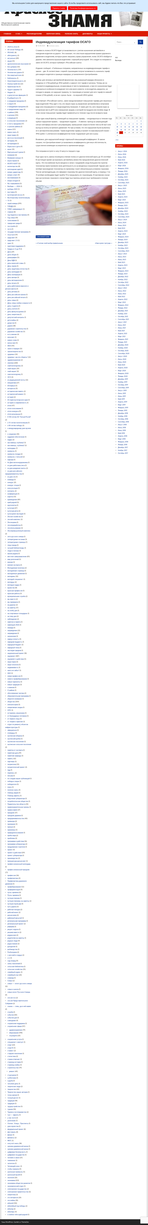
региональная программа (16, 921)
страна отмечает (13, 1059)
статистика (11, 1056)
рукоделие (11, 946)
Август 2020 (122, 356)
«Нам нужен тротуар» (103, 243)
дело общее (11, 255)
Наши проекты (103, 34)
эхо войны (11, 1200)
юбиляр (10, 1209)
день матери (12, 277)
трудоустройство (13, 1106)
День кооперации (13, 275)
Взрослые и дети (13, 146)
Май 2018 (121, 433)
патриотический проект (16, 767)
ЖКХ (9, 346)
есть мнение (12, 334)
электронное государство (17, 1189)
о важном (10, 687)
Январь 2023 (122, 274)
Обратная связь (53, 34)
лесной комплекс (13, 519)
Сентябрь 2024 (123, 217)
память (10, 759)
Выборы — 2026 (13, 186)
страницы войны (13, 1065)
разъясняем (11, 915)
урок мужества (13, 1126)
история (10, 397)
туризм (10, 1109)
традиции (11, 1101)
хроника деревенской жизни (17, 1146)
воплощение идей (14, 169)
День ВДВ (11, 260)
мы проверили (12, 602)
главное (10, 212)
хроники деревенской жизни (17, 1149)
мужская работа (13, 593)
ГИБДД (10, 206)
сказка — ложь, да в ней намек (19, 1006)
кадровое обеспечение (15, 437)
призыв (10, 827)
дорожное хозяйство (15, 331)
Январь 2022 (122, 308)
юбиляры (10, 1212)
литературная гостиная (16, 539)
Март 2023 (122, 268)
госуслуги (11, 235)
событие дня (12, 1018)
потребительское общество (17, 801)
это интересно (12, 1197)
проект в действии (14, 853)
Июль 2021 (122, 325)
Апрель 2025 (123, 197)
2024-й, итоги (12, 47)
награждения (12, 633)
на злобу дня (12, 610)
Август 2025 (122, 185)
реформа (10, 927)
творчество (11, 1089)
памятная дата (12, 753)
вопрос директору (14, 172)
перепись (10, 773)
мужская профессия (15, 591)
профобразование (14, 887)
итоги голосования (14, 408)
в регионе (11, 115)
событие (10, 1015)
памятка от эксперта (15, 750)
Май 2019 (121, 399)
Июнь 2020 (122, 362)
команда (10, 480)
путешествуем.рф (14, 904)
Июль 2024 (122, 222)
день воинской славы (15, 263)
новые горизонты (13, 682)
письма (10, 776)
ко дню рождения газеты (16, 468)
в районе (10, 112)
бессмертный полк (14, 75)
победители (11, 784)
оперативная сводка (15, 707)
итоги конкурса (13, 411)
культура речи (12, 511)
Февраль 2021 (123, 339)
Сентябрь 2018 (123, 422)
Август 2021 (122, 322)
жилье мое (11, 343)
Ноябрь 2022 (123, 279)
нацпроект (11, 656)
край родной (12, 502)
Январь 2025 (123, 205)
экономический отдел (15, 1186)
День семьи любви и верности (18, 303)
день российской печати (16, 297)
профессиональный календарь (19, 864)
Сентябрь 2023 (123, 251)
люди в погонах (13, 551)
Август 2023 (122, 254)
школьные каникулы (15, 1172)
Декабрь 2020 (123, 345)
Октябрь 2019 (123, 385)
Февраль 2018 (123, 442)
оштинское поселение (15, 741)
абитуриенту (12, 55)
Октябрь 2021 (123, 316)
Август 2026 (122, 151)
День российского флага (16, 295)
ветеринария (12, 144)
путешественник (13, 898)
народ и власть (13, 639)
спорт (9, 1045)
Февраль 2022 (123, 305)
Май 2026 (121, 160)
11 (121, 126)
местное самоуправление (17, 556)
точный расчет (12, 1098)
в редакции (11, 118)
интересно (11, 388)
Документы (88, 34)
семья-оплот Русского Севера (18, 992)
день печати (12, 283)
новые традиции (13, 685)
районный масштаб (14, 918)
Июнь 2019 (122, 396)
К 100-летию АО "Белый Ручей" (19, 417)
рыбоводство (12, 949)
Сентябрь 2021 (123, 319)
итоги (9, 405)
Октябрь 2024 (123, 214)
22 (137, 129)
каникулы (11, 451)
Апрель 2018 (122, 436)
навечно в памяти (14, 622)
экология (10, 1178)
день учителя (12, 309)
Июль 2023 (122, 257)
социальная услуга (14, 1039)
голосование (12, 220)
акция (9, 61)
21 (133, 129)
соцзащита (13, 1036)
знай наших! (11, 371)
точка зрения (12, 1095)
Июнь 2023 (122, 259)
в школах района (13, 126)
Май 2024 (121, 228)
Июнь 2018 (122, 430)
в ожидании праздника (15, 101)
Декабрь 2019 (123, 379)
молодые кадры (13, 585)
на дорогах (11, 605)
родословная (12, 944)
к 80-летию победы (14, 425)
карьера (10, 460)
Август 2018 (122, 425)
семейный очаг (13, 975)
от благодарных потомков (17, 716)
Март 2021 (121, 336)
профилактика (12, 878)
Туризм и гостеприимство (16, 1112)
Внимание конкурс (14, 158)
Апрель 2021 (122, 333)
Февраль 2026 (123, 168)
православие (12, 810)
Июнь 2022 (122, 294)
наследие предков (14, 650)
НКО (9, 673)
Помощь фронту (13, 796)
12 (125, 126)
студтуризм (11, 1075)
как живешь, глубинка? (15, 445)
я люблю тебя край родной (17, 1215)
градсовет (11, 238)
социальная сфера (14, 1026)
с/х (8, 958)
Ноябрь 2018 (122, 416)
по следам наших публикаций (18, 778)
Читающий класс (13, 1166)
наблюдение (12, 619)
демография (12, 257)
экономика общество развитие (18, 1183)
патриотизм (11, 764)
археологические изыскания (17, 64)
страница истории (14, 1062)
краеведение (12, 500)
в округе (10, 104)
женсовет (11, 337)
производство (12, 858)
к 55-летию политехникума (17, 423)
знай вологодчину (14, 366)
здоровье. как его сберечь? (17, 357)
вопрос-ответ (12, 175)
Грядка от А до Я (13, 249)
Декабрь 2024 (123, 208)
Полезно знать (71, 34)
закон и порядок (13, 349)
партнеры (11, 761)
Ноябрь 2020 (123, 348)
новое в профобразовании (17, 679)
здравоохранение (13, 360)
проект (9, 850)
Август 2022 (122, 288)
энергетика (11, 1195)
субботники (11, 1078)
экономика (11, 1180)
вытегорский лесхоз (14, 195)
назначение (11, 636)
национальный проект (15, 653)
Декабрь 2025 (123, 174)
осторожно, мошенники (16, 713)
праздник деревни (14, 815)
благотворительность (15, 81)
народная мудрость (14, 642)
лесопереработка (13, 525)
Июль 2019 (122, 393)
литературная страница (16, 542)
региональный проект (15, 924)
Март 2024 (122, 234)
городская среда (13, 223)
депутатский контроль (15, 317)
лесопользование (14, 528)
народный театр (13, 648)
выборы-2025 (12, 189)
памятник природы (14, 756)
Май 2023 (121, 262)
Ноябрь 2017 (122, 450)
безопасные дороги (14, 72)
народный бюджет (14, 645)
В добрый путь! (13, 98)
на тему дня (11, 616)
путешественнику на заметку (18, 901)
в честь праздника (14, 124)
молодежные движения (16, 573)
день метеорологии (14, 280)
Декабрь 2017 (123, 447)
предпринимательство (15, 818)
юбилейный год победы (16, 1206)
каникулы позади (13, 454)
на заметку (11, 608)
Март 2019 (122, 405)
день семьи (11, 300)
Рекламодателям (34, 34)
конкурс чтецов (13, 485)
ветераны (11, 141)
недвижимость (12, 667)
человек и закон (13, 1158)
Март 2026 (122, 166)
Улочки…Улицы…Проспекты (17, 1123)
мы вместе (11, 599)
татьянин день (12, 1084)
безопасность (12, 70)
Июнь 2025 (122, 191)
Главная (7, 34)
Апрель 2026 (123, 163)
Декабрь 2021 (123, 311)
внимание (11, 155)
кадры (9, 440)
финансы (10, 1138)
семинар (10, 978)
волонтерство (12, 166)
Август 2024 (122, 220)
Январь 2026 (123, 171)
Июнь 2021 (122, 328)
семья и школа (13, 989)
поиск (9, 787)
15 (137, 126)
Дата (9, 252)
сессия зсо (11, 998)
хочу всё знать (13, 1143)
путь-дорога (11, 907)
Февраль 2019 (123, 408)
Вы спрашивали (13, 183)
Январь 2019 (122, 410)
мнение (10, 562)
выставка (11, 192)
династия (10, 323)
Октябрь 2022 (123, 282)
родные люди (12, 941)
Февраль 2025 (123, 203)
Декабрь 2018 (123, 413)
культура (10, 508)
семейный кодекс (13, 972)
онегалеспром (12, 705)
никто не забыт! (13, 670)
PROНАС (10, 52)
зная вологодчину (14, 374)
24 (117, 132)
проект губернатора (14, 855)
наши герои (11, 662)
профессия (11, 875)
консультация (12, 488)
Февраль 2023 (123, 271)
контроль (10, 491)
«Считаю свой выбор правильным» (50, 243)
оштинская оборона (14, 736)
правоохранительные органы (18, 807)
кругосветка (11, 505)
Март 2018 (122, 439)
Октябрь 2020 (123, 351)
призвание (11, 824)
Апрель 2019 (122, 402)
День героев (11, 266)
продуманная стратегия (16, 847)
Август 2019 (122, 390)
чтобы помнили (13, 1169)
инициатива (11, 383)
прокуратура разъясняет (16, 861)
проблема (11, 838)
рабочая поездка (13, 910)
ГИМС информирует (15, 209)
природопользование (15, 833)
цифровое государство (16, 1155)
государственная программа (17, 232)
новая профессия (13, 676)
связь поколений (13, 964)
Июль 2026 (122, 154)
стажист (10, 1051)
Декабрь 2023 (123, 242)
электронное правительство (17, 1192)
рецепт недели (13, 929)
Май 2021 (121, 331)
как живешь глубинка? (15, 443)
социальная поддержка (16, 1023)
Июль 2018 (122, 427)
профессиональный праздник (18, 870)
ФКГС (9, 1141)
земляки (10, 363)
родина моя (11, 935)
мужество (11, 588)
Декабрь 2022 (123, 277)
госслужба (11, 226)
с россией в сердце (14, 955)
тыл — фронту (13, 1115)
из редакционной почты (16, 380)
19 (125, 129)
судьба (10, 1081)
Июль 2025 (122, 188)
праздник (10, 813)
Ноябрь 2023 (123, 245)
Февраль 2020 (123, 373)
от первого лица (13, 719)
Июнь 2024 (122, 225)
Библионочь (11, 78)
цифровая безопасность (16, 1152)
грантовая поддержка (15, 246)
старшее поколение (14, 1053)
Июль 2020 (122, 359)
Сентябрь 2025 (123, 183)
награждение (12, 630)
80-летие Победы (14, 50)
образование (14, 1033)
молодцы (10, 582)
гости (9, 229)
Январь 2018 (122, 445)
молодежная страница (15, 571)
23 (141, 129)
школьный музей (13, 1175)
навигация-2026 (13, 625)
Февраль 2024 (123, 237)
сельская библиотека (15, 966)
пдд (8, 770)
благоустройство (13, 84)
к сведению (11, 434)
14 (133, 126)
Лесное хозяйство (14, 517)
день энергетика (13, 314)
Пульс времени (13, 895)
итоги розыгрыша (13, 414)
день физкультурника (15, 312)
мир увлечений (13, 559)
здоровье (10, 354)
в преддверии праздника (16, 107)
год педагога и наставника (17, 215)
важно (9, 129)
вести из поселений (14, 138)
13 (129, 126)
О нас (18, 34)
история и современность (17, 403)
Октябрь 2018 (123, 419)
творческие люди (13, 1086)
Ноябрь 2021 (122, 314)
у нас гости (11, 1118)
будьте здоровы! (13, 90)
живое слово (12, 340)
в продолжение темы (15, 109)
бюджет (10, 92)
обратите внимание (14, 699)
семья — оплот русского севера (19, 983)
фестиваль (11, 1132)
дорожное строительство (16, 329)
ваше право (11, 135)
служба (10, 1012)
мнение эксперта (13, 565)
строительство (13, 1068)
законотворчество (14, 351)
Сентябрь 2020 (123, 353)
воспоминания (12, 178)
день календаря (13, 272)
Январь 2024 (123, 240)
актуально (11, 58)
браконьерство (13, 87)
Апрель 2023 (122, 265)
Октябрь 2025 (123, 180)
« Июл (116, 140)
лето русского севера (15, 536)
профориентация (13, 890)
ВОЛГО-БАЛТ (12, 163)
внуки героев (12, 161)
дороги (9, 326)
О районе (10, 690)
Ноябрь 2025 (123, 177)
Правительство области (16, 804)
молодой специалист (15, 579)
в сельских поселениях (16, 121)
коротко (10, 497)
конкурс (10, 482)
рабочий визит (12, 912)
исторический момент (15, 394)
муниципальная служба (16, 596)
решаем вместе (13, 932)
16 (141, 126)
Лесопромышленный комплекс (18, 531)
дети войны (11, 320)
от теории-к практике (15, 722)
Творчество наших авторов (17, 1092)
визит (9, 149)
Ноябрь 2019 (122, 382)
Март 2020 (122, 371)
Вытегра (118, 60)
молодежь (11, 576)
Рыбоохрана (12, 952)
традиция (11, 1103)
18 (121, 129)
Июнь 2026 (122, 157)
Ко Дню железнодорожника (17, 462)
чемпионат (11, 1160)
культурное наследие (15, 514)
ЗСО (9, 377)
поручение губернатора (16, 798)
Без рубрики (12, 67)
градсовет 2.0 (12, 240)
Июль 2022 (122, 291)
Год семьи (11, 218)
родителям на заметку (15, 938)
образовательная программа (18, 696)
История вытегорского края (17, 400)
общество (11, 702)
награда (10, 628)
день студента (12, 306)
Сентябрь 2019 (123, 388)
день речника (12, 292)
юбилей (10, 1203)
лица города (12, 545)
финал (9, 1135)
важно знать (12, 132)
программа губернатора (16, 844)
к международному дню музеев (19, 428)
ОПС (9, 710)
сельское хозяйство (14, 969)
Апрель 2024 (123, 231)
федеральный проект (15, 1129)
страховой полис (43, 237)
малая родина (12, 554)
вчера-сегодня (12, 181)
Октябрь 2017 (123, 453)
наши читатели (13, 665)
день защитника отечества (17, 269)
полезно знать (54, 46)
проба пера (11, 835)
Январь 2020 (123, 376)
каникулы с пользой (14, 457)
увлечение (11, 1121)
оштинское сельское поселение (19, 744)
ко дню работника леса (16, 465)
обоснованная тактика (15, 693)
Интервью (11, 386)
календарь (11, 448)
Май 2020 (121, 365)
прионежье (11, 830)
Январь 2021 (122, 342)
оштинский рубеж (14, 739)
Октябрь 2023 (123, 248)
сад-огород (11, 961)
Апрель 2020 (123, 368)
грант (9, 243)
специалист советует (15, 1042)
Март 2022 (122, 302)
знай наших (11, 368)
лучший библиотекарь (15, 548)
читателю (11, 1163)
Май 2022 (121, 296)
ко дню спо (11, 477)
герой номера (12, 203)
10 (117, 126)
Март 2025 (122, 200)
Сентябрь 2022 (123, 285)
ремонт (11, 1071)
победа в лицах (13, 781)
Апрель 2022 (122, 299)
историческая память (15, 391)
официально (12, 730)
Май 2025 (121, 194)
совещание (11, 1020)
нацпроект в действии (15, 659)
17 (117, 129)
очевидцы (11, 733)
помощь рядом (12, 793)
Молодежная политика (15, 568)
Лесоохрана (11, 522)
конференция (12, 494)
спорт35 (10, 1048)
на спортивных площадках (17, 613)
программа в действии (15, 841)
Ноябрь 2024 (123, 211)
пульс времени (13, 892)
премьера (11, 821)
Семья (9, 981)
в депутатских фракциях (16, 95)
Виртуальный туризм (15, 152)
